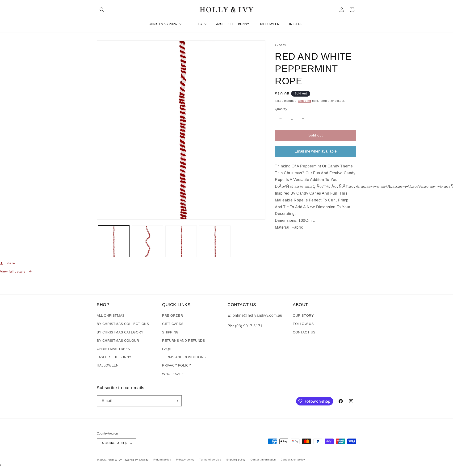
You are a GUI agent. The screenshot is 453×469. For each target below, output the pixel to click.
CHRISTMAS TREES (113, 349)
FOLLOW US (303, 324)
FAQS (166, 349)
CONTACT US (304, 332)
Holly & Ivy (115, 459)
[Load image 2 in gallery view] (147, 241)
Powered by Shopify (136, 459)
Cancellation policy (293, 459)
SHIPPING (170, 332)
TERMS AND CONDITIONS (184, 357)
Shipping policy (236, 459)
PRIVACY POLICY (176, 365)
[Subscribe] (176, 400)
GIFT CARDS (173, 324)
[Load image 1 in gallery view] (113, 241)
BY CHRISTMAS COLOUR (118, 340)
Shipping (304, 100)
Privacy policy (185, 459)
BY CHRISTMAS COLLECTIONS (123, 324)
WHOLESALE (173, 374)
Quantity (281, 109)
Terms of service (210, 459)
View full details (13, 271)
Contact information (263, 459)
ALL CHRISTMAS (111, 315)
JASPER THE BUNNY (114, 357)
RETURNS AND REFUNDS (183, 340)
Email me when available (315, 151)
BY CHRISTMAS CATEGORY (120, 332)
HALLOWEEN (107, 365)
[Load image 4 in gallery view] (215, 241)
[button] (102, 9)
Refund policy (162, 459)
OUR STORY (303, 315)
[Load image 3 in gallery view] (181, 241)
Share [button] (10, 263)
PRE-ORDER (172, 315)
